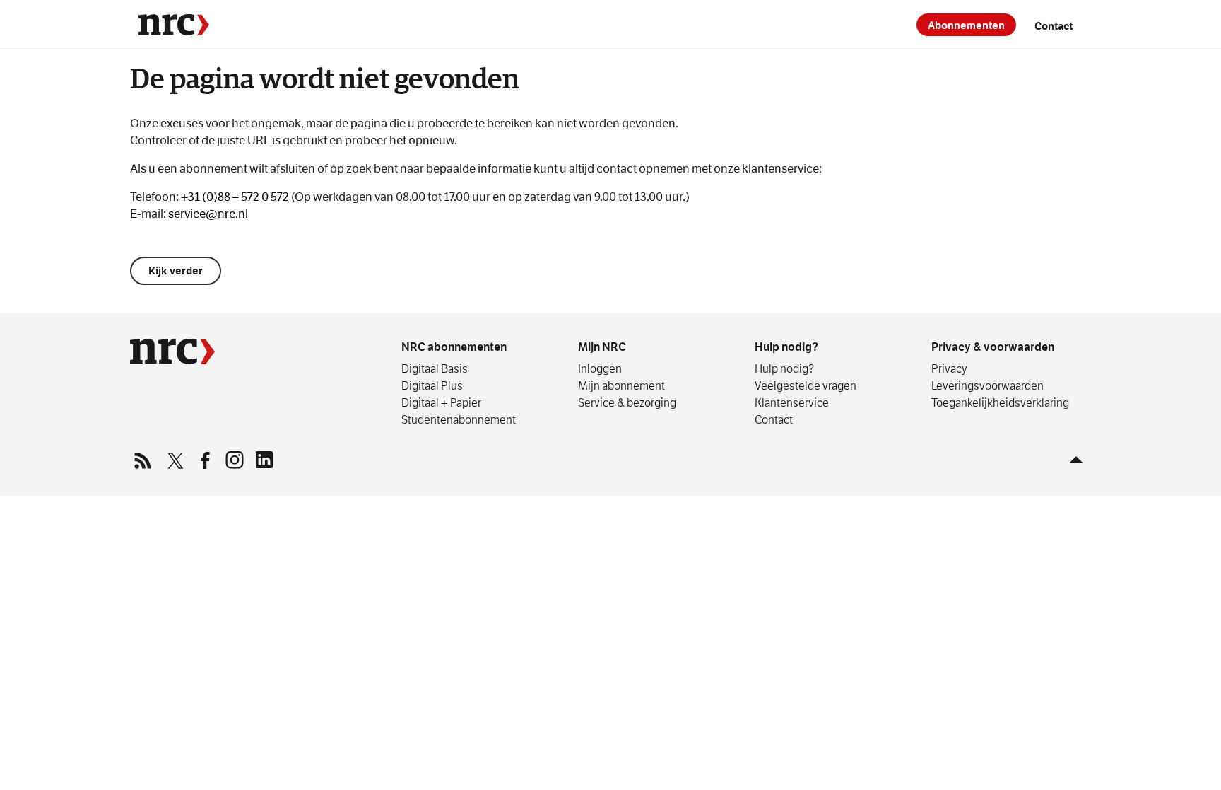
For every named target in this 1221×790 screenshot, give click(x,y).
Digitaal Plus (432, 385)
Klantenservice (792, 402)
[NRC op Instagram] (234, 460)
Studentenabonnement (458, 419)
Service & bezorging (627, 402)
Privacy (949, 368)
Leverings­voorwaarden (987, 385)
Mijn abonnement (621, 385)
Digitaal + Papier (441, 402)
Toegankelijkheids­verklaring (1000, 402)
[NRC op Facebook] (204, 460)
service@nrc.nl (208, 214)
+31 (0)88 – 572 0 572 (235, 197)
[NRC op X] (174, 460)
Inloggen (600, 368)
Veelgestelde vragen (805, 385)
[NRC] (173, 24)
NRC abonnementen (454, 347)
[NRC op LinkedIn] (263, 460)
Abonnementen (966, 25)
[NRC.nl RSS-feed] (145, 460)
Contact (1053, 26)
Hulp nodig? (786, 347)
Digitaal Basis (434, 368)
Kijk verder (175, 270)
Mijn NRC (602, 347)
